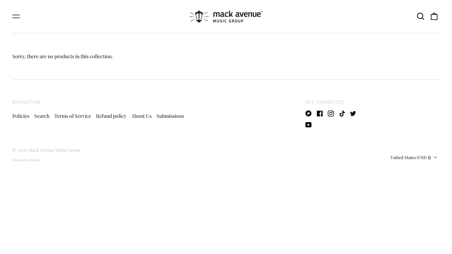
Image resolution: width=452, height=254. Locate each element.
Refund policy (111, 116)
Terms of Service (72, 116)
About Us (141, 116)
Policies (20, 116)
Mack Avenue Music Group (54, 150)
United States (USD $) (411, 157)
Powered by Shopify (26, 160)
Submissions (170, 116)
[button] (420, 16)
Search (41, 116)
